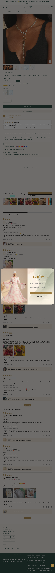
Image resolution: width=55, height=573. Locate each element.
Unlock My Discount (40, 293)
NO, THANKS (40, 296)
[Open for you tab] (52, 565)
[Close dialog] (52, 270)
